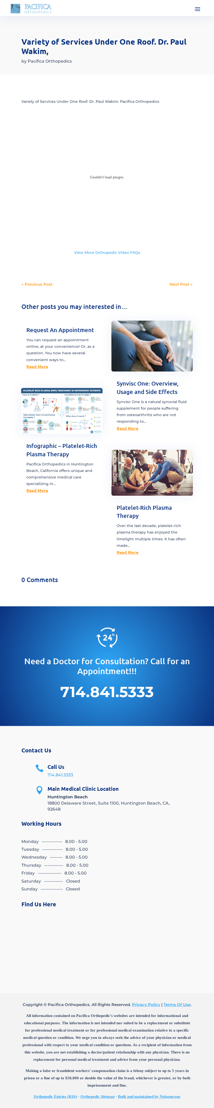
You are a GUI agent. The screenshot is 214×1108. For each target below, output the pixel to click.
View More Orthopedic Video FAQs (107, 252)
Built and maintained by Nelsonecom (149, 1096)
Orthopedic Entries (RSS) (55, 1096)
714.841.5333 (60, 774)
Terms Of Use (177, 1004)
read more (37, 366)
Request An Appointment (60, 329)
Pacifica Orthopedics (50, 61)
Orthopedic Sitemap (97, 1096)
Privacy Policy (146, 1004)
